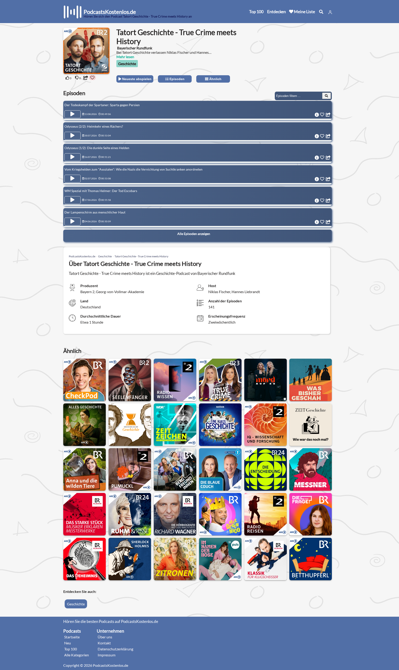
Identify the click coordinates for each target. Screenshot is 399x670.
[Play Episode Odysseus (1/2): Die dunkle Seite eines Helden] (72, 157)
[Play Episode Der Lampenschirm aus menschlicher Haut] (72, 221)
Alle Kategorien (76, 655)
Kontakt (104, 643)
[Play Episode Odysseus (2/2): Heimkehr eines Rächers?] (72, 136)
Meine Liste (304, 11)
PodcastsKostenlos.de (82, 256)
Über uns (105, 637)
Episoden (176, 79)
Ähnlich (214, 79)
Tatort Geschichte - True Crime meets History (141, 256)
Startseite (72, 637)
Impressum (106, 655)
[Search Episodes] (326, 96)
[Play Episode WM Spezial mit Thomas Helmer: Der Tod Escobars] (72, 200)
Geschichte (127, 63)
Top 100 (256, 11)
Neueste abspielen (136, 79)
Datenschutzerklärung (115, 649)
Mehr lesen (125, 56)
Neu (67, 643)
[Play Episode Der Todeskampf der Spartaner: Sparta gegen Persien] (72, 114)
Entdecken (276, 11)
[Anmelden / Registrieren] (330, 12)
